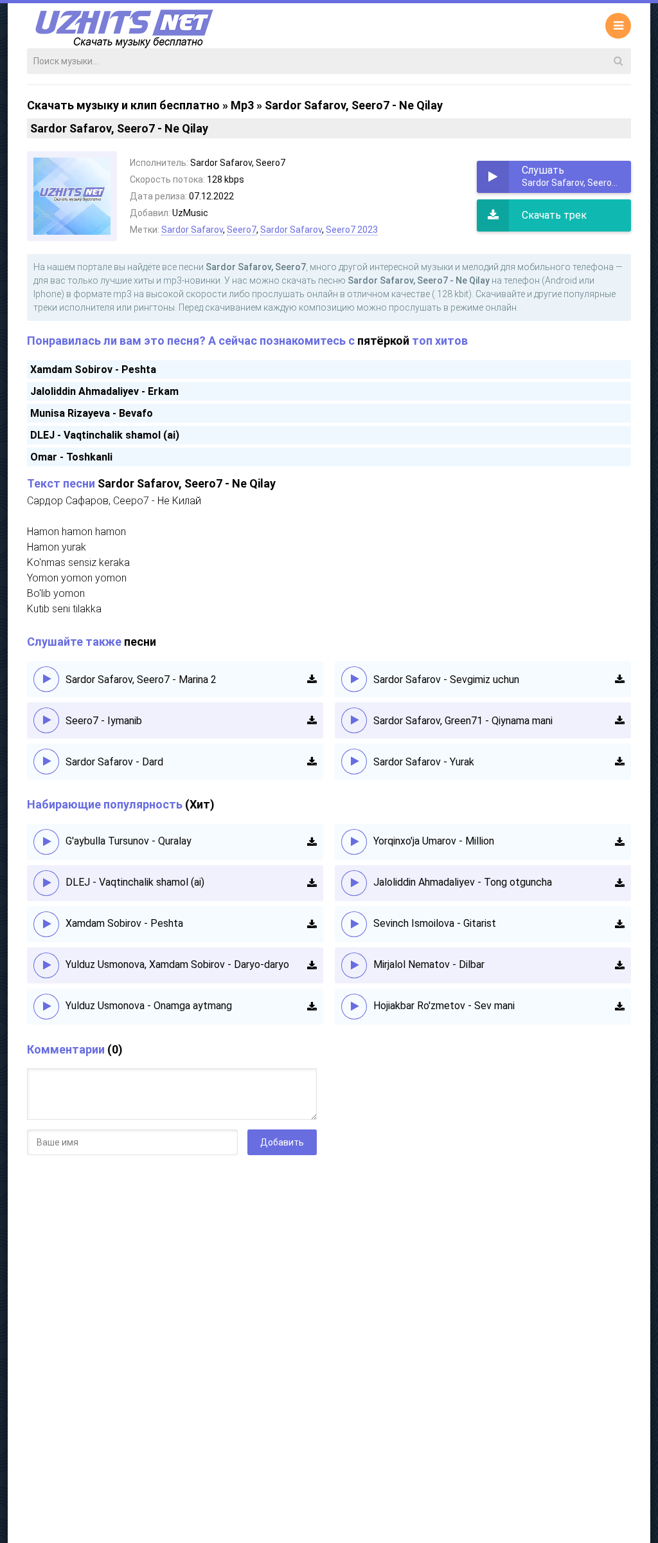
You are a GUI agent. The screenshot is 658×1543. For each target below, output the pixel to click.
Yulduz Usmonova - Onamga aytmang (149, 1006)
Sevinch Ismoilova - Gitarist (434, 923)
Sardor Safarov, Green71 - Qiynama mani (463, 721)
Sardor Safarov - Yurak (423, 762)
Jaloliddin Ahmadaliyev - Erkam (104, 391)
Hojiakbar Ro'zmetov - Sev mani (444, 1006)
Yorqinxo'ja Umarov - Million (433, 841)
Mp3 (242, 105)
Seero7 (241, 229)
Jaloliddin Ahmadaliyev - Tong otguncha (462, 882)
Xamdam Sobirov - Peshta (93, 369)
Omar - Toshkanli (71, 457)
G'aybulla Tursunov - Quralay (128, 841)
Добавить (282, 1142)
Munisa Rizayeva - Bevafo (91, 413)
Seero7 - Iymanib (104, 721)
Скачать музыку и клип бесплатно (123, 105)
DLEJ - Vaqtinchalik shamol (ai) (104, 435)
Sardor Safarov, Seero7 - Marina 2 (141, 679)
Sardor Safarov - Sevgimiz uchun (446, 679)
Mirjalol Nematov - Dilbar (429, 964)
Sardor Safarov (192, 229)
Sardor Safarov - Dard (114, 762)
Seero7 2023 (352, 229)
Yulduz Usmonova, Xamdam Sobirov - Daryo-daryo (177, 964)
